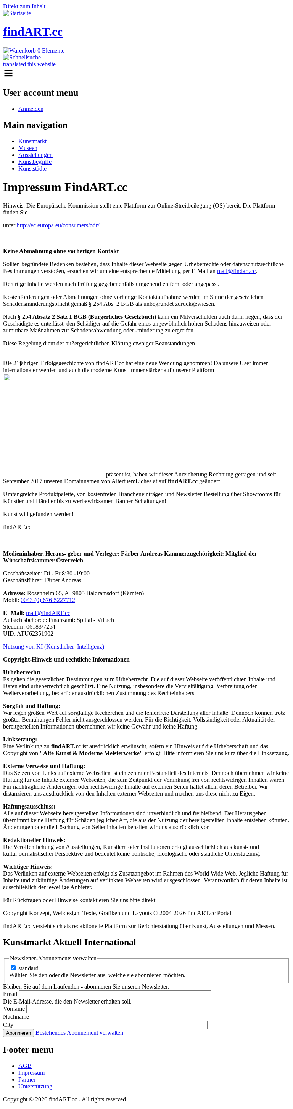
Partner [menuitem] (26, 1079)
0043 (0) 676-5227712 (48, 600)
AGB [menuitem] (25, 1066)
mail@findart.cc (236, 271)
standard (28, 968)
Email (10, 994)
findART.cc (33, 31)
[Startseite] (17, 13)
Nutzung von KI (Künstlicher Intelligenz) (53, 646)
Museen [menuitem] (27, 148)
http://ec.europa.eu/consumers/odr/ (58, 225)
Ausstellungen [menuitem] (35, 155)
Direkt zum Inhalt (24, 6)
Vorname (14, 1008)
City (8, 1024)
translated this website (29, 64)
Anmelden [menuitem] (30, 108)
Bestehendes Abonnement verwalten (79, 1032)
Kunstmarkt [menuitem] (32, 141)
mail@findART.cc (48, 613)
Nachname (16, 1016)
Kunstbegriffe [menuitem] (35, 161)
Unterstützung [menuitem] (35, 1086)
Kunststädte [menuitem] (32, 168)
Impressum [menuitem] (31, 1072)
